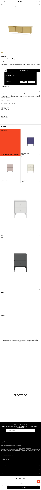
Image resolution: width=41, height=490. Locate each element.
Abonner (20, 435)
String (11, 449)
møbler (20, 447)
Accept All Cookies (31, 81)
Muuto (6, 449)
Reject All (23, 81)
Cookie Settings (8, 81)
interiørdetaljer (28, 447)
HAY (13, 449)
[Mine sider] (4, 1)
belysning (23, 447)
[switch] (20, 91)
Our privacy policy (11, 78)
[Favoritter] (36, 1)
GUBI (9, 449)
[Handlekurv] (39, 1)
